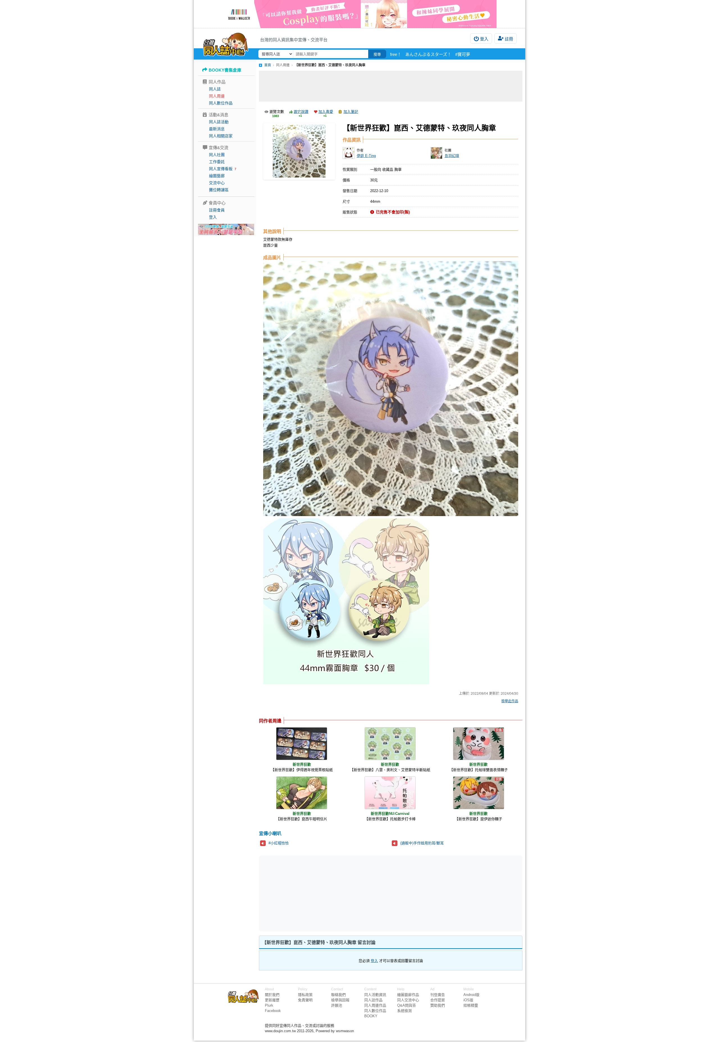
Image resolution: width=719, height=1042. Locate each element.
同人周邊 (217, 96)
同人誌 (215, 89)
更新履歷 (272, 1000)
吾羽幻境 (452, 156)
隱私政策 (305, 995)
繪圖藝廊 (217, 176)
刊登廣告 (437, 995)
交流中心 (217, 183)
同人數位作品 (221, 103)
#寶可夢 (462, 54)
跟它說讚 (301, 112)
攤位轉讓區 (219, 190)
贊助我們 (437, 1005)
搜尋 (377, 54)
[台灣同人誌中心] (226, 43)
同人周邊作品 (375, 1005)
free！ (395, 54)
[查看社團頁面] (436, 153)
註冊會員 (217, 210)
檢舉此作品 (509, 701)
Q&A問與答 (406, 1005)
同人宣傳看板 (221, 169)
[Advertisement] (390, 86)
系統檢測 (404, 1011)
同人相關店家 (221, 136)
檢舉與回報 (340, 1000)
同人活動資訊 (375, 995)
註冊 (509, 39)
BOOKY (370, 1016)
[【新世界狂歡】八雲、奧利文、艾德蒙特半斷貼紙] (390, 743)
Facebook (273, 1011)
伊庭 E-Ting (366, 156)
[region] (347, 893)
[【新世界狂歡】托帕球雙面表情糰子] (478, 743)
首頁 (267, 65)
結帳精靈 (470, 1005)
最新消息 (217, 129)
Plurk (269, 1005)
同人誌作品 (373, 1000)
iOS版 (468, 1000)
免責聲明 (305, 1000)
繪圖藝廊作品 (408, 995)
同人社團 (217, 154)
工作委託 (217, 161)
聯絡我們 (338, 995)
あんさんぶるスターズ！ (428, 54)
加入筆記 (350, 112)
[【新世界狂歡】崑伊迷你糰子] (478, 792)
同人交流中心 (408, 1000)
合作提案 (437, 1000)
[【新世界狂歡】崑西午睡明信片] (301, 792)
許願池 (336, 1005)
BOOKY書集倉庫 (225, 70)
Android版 (471, 995)
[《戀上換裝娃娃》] (359, 14)
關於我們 (272, 995)
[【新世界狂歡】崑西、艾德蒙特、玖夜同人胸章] (299, 151)
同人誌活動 (219, 122)
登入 (484, 39)
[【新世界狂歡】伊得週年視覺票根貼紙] (301, 743)
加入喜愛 (325, 112)
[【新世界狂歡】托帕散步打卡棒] (390, 792)
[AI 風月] (226, 231)
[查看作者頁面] (348, 153)
